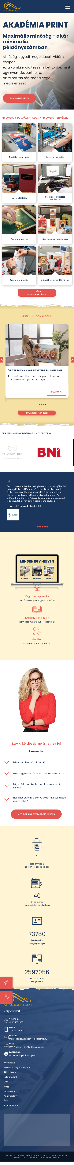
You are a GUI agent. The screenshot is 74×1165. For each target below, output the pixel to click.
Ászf (6, 1100)
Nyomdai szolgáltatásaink (17, 1067)
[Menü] (68, 7)
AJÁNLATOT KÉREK (19, 98)
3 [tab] (43, 404)
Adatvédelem (10, 1096)
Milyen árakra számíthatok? (29, 762)
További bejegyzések (37, 412)
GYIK (6, 1081)
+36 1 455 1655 (16, 1022)
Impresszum (10, 1091)
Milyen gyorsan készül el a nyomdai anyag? (39, 773)
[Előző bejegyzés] (2, 360)
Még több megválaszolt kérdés (36, 814)
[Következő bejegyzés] (72, 360)
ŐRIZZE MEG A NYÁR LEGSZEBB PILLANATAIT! (35, 370)
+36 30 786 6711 (16, 1030)
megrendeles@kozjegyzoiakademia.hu (28, 1038)
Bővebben (56, 392)
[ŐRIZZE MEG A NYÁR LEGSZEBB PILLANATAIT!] (37, 345)
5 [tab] (47, 526)
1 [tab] (39, 404)
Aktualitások (10, 1072)
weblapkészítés (46, 1155)
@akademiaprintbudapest (22, 1055)
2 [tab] (41, 404)
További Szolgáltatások (37, 293)
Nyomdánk (9, 1062)
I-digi (6, 1086)
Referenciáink (10, 1077)
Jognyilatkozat (11, 1105)
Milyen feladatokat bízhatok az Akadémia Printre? (37, 786)
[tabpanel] (37, 363)
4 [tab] (45, 404)
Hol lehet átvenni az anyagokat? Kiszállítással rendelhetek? (40, 799)
